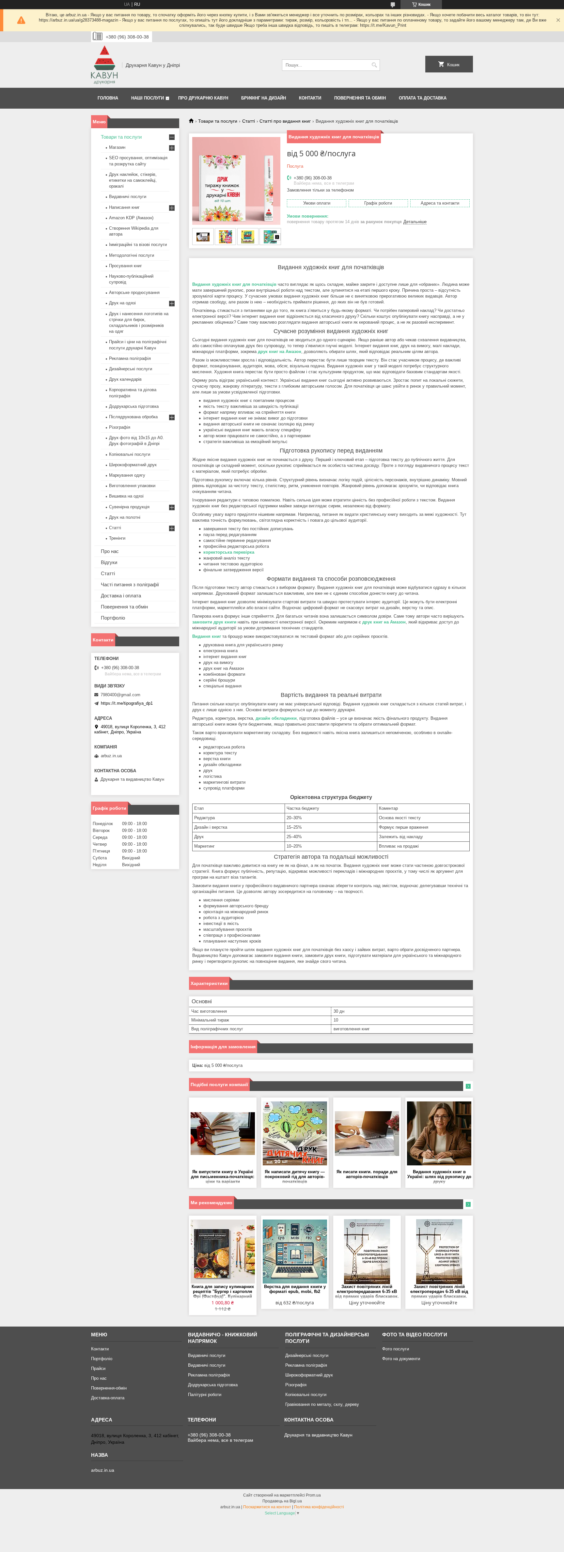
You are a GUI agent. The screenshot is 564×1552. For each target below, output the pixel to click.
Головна (108, 98)
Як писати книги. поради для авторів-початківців (367, 1174)
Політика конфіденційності (319, 1507)
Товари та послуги (217, 121)
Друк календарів (125, 379)
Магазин (117, 147)
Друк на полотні (124, 517)
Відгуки (109, 562)
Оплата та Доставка (422, 98)
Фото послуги (395, 1348)
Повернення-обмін (109, 1388)
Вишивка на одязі (126, 496)
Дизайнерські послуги (130, 368)
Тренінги (117, 538)
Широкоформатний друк (133, 464)
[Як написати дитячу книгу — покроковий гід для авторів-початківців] (295, 1133)
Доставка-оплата (107, 1397)
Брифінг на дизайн (263, 98)
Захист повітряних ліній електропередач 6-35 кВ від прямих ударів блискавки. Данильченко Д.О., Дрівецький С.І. (439, 1291)
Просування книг (125, 265)
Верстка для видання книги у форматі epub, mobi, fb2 (295, 1289)
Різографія (119, 427)
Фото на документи (401, 1358)
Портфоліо (113, 618)
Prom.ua (313, 1495)
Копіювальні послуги (129, 454)
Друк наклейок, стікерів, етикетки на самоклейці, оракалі (133, 180)
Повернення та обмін (360, 98)
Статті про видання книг (285, 121)
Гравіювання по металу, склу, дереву (322, 1404)
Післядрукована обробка (133, 416)
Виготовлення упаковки (132, 485)
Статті (248, 121)
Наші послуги (147, 98)
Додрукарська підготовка (134, 406)
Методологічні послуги (131, 255)
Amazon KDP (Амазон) (131, 217)
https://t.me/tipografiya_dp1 (127, 703)
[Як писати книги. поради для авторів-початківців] (367, 1133)
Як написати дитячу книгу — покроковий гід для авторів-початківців (295, 1176)
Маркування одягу (127, 475)
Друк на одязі (122, 302)
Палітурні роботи (204, 1394)
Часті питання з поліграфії (130, 584)
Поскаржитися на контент (267, 1507)
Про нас (110, 551)
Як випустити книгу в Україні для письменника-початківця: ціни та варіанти (222, 1176)
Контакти (310, 98)
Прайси (98, 1368)
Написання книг (124, 207)
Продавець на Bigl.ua (282, 1501)
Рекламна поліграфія (130, 358)
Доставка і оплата (121, 595)
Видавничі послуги (127, 196)
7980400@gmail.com (120, 694)
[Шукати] (374, 65)
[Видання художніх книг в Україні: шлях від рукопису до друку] (439, 1133)
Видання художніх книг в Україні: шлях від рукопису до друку (439, 1176)
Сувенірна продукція (129, 506)
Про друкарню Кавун (203, 98)
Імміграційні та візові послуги (138, 244)
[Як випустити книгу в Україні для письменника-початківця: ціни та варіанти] (223, 1133)
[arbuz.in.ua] (104, 65)
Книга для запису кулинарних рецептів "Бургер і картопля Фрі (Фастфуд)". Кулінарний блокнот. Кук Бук (223, 1291)
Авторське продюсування (134, 292)
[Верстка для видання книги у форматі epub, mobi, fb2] (295, 1251)
